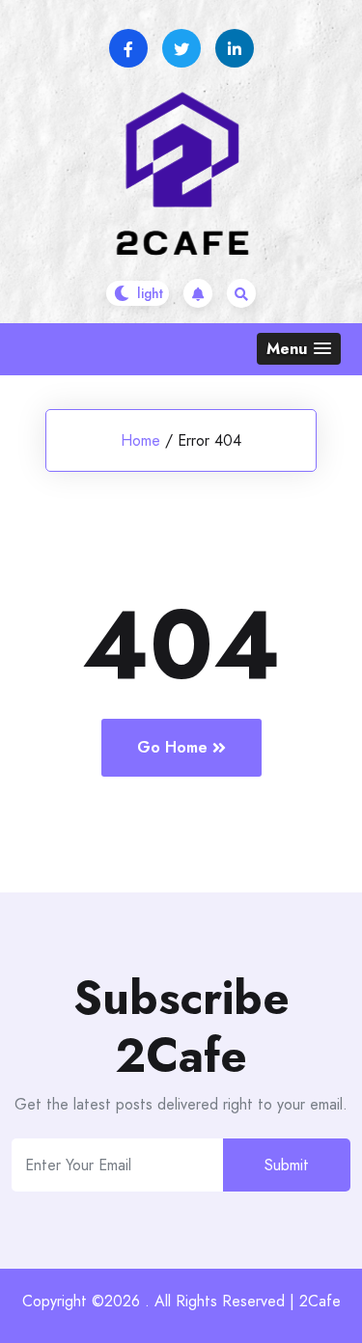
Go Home (172, 747)
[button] (299, 349)
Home (140, 440)
